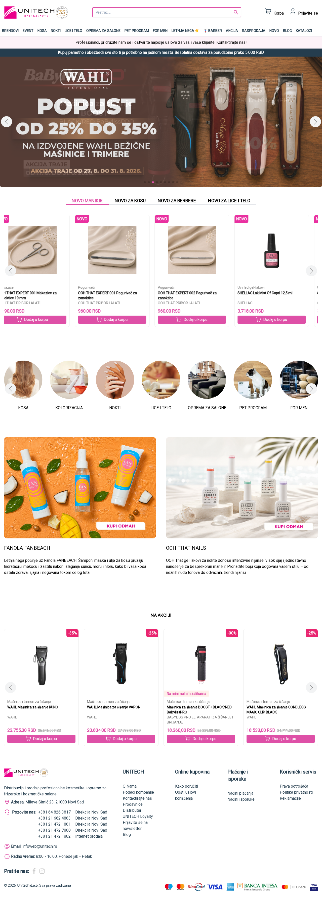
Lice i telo (73, 31)
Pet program (137, 31)
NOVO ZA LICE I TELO (229, 200)
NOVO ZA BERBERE (177, 200)
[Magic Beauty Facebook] (34, 871)
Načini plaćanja (240, 793)
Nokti (56, 31)
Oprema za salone (103, 31)
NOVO (274, 31)
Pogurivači (15, 287)
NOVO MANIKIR (87, 200)
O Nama (130, 786)
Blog (287, 31)
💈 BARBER (212, 31)
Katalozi (304, 31)
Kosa (42, 31)
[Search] (236, 12)
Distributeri (132, 810)
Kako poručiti (186, 786)
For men (160, 31)
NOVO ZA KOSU (130, 200)
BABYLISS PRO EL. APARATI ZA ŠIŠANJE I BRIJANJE (120, 719)
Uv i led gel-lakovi (180, 287)
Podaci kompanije (138, 792)
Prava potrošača (294, 786)
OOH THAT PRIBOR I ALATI (28, 303)
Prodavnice (133, 804)
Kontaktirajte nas (137, 798)
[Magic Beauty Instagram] (42, 871)
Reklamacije (290, 798)
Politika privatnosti (296, 792)
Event (28, 31)
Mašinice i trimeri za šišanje (29, 702)
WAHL (12, 717)
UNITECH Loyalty (138, 816)
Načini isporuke (241, 799)
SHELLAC (174, 303)
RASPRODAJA (253, 31)
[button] (315, 121)
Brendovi (10, 31)
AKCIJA (232, 31)
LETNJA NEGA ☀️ (185, 31)
